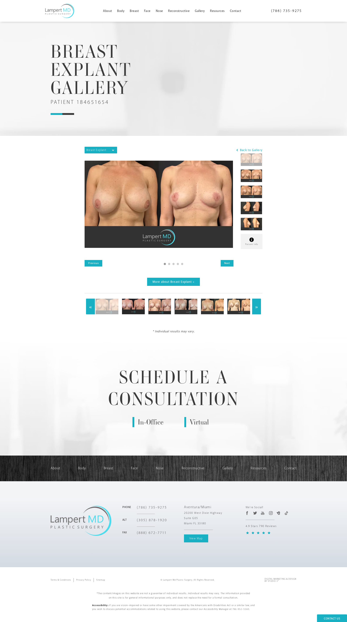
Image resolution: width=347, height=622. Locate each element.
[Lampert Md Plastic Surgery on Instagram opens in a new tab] (270, 513)
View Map (196, 538)
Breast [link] (134, 11)
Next (227, 263)
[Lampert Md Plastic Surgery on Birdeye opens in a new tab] (278, 513)
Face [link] (147, 11)
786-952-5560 (240, 609)
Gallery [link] (200, 11)
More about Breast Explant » (173, 282)
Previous (93, 263)
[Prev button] (90, 306)
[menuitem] (109, 11)
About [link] (107, 11)
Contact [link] (235, 11)
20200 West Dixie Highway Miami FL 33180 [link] (203, 518)
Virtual (199, 422)
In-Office (151, 422)
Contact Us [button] (332, 618)
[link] (286, 11)
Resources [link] (217, 11)
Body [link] (121, 11)
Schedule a (173, 388)
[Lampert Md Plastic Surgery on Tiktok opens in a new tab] (286, 513)
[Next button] (256, 306)
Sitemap (100, 580)
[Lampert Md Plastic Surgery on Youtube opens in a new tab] (263, 513)
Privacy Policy (83, 580)
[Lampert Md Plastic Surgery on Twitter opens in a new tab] (255, 513)
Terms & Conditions (61, 580)
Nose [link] (159, 11)
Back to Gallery (250, 150)
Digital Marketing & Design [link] (280, 580)
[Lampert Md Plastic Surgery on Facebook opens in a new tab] (247, 513)
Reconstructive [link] (179, 11)
